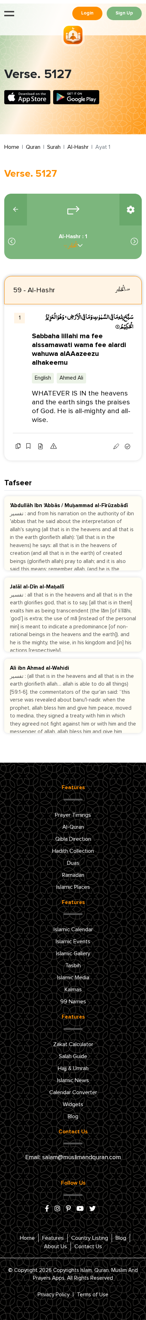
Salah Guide (73, 1056)
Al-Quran (73, 827)
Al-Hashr (78, 147)
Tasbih (73, 965)
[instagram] (57, 1209)
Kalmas (73, 989)
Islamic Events (73, 941)
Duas (73, 863)
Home (11, 147)
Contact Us (88, 1246)
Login (87, 13)
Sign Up (124, 13)
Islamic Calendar (73, 929)
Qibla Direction (73, 839)
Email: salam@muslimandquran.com (73, 1157)
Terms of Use (92, 1294)
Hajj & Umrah (73, 1068)
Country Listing (89, 1238)
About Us (55, 1246)
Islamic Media (73, 977)
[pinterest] (68, 1209)
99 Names (73, 1001)
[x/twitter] (92, 1209)
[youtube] (80, 1209)
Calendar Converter (73, 1092)
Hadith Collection (73, 851)
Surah (54, 147)
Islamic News (73, 1080)
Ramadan (73, 875)
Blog (73, 1116)
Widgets (73, 1104)
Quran (33, 147)
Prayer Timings (73, 815)
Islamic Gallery (73, 953)
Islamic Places (73, 887)
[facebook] (47, 1209)
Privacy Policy (53, 1294)
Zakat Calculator (73, 1044)
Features (53, 1238)
